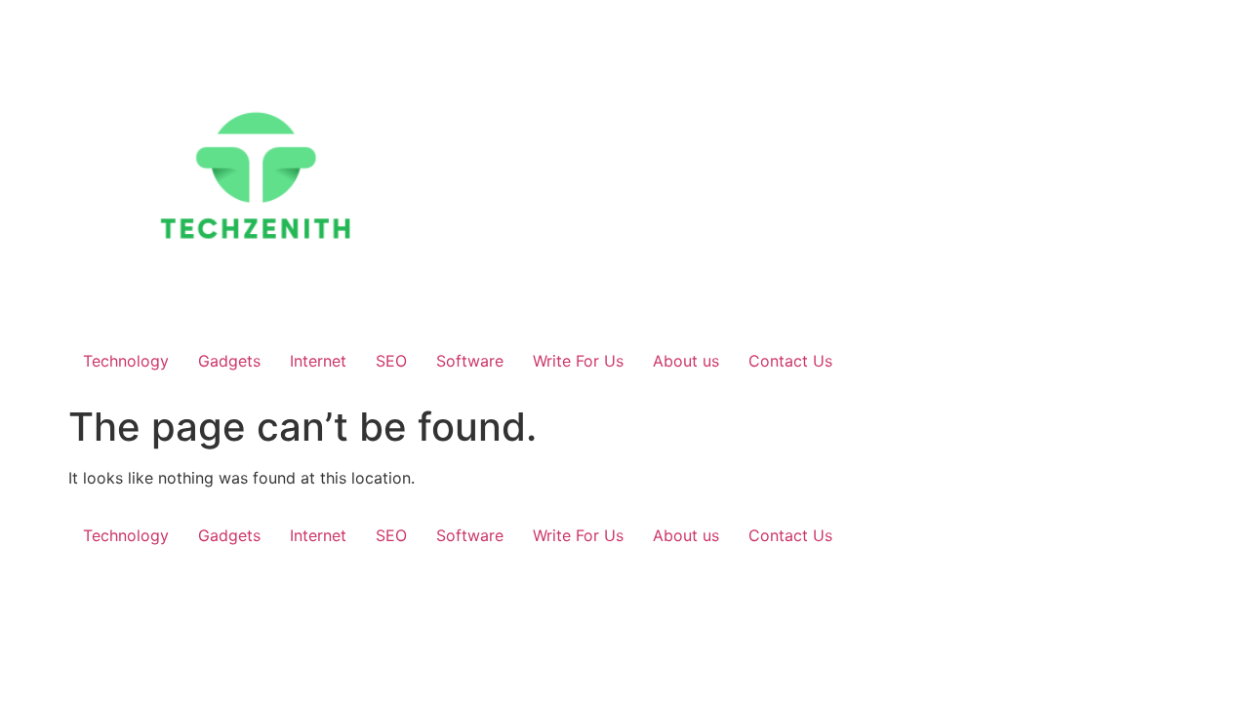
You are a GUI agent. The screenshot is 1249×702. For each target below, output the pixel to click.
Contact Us (790, 360)
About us (686, 360)
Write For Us (578, 360)
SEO (391, 360)
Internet (318, 360)
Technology (126, 360)
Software (470, 360)
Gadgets (229, 360)
